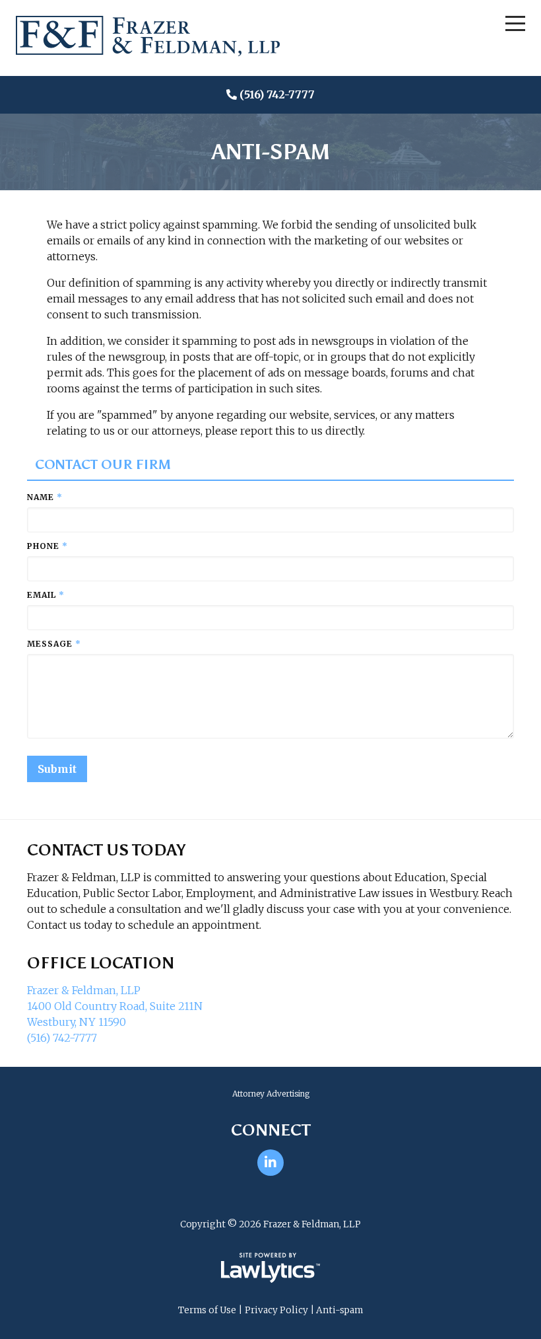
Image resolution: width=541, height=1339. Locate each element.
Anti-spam (339, 1310)
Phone (47, 546)
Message (54, 644)
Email (46, 595)
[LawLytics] (270, 1267)
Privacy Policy (276, 1310)
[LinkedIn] (270, 1162)
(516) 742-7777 (277, 94)
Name (45, 497)
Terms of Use (207, 1310)
